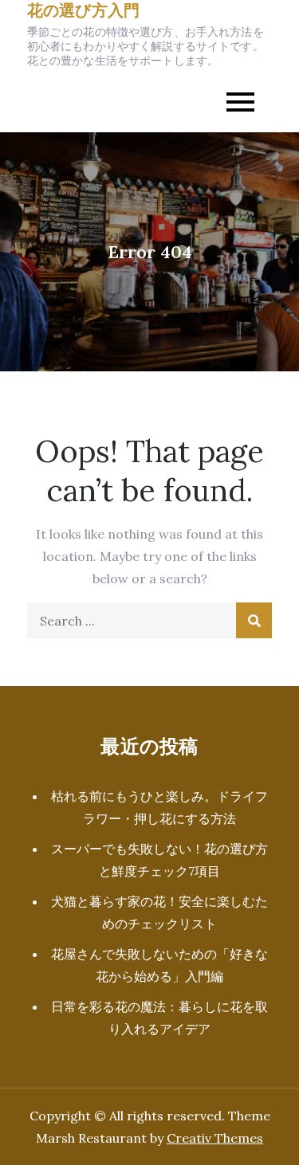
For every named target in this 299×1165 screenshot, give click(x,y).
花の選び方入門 (83, 10)
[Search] (254, 620)
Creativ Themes (215, 1138)
